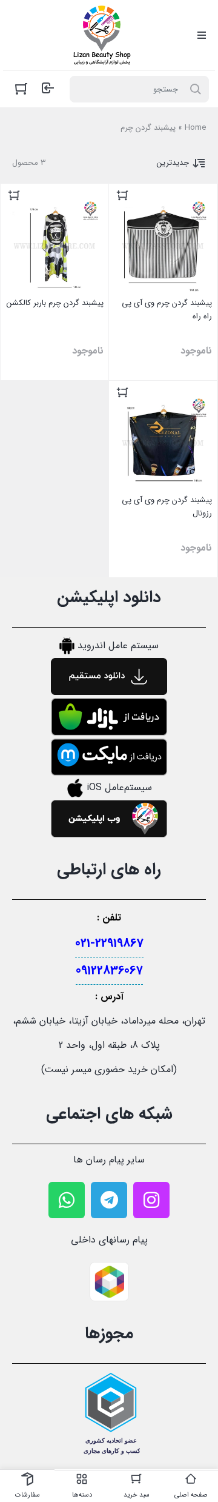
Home (195, 127)
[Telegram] (109, 1200)
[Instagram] (151, 1200)
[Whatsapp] (66, 1200)
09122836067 (109, 970)
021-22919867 (109, 943)
